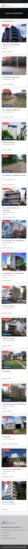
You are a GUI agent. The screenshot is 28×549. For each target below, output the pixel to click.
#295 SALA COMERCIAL (8, 502)
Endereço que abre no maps (9, 46)
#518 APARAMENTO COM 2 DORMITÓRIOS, (13, 273)
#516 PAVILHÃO (6, 436)
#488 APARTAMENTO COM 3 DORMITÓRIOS (13, 404)
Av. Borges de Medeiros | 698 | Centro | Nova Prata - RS (14, 530)
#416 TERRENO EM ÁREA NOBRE (10, 77)
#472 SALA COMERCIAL (8, 142)
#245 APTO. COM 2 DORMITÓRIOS (11, 44)
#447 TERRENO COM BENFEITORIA (11, 110)
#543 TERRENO (6, 371)
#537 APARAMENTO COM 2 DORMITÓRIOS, (13, 240)
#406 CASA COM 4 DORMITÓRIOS (11, 469)
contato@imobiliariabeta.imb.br (9, 538)
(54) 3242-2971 (5, 532)
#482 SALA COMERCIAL (8, 306)
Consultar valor (7, 73)
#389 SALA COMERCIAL (8, 338)
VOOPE (24, 547)
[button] (25, 5)
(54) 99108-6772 (6, 535)
